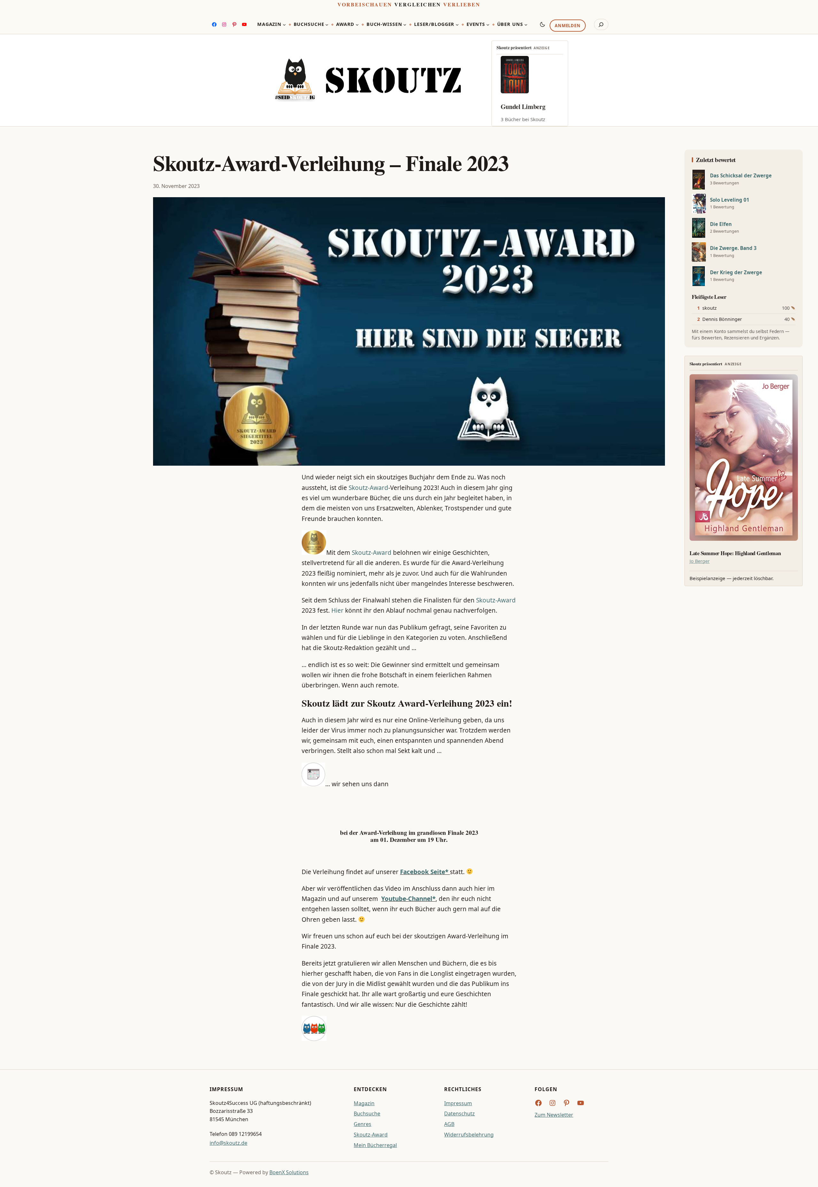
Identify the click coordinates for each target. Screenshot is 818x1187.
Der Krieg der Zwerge (736, 272)
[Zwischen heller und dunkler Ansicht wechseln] (543, 24)
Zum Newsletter (554, 1114)
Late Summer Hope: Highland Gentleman (735, 553)
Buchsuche (367, 1113)
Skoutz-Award (368, 488)
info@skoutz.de (228, 1142)
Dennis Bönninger (722, 319)
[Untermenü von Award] (357, 24)
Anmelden (567, 26)
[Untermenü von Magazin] (284, 24)
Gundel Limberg (523, 107)
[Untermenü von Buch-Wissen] (404, 24)
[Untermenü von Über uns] (526, 24)
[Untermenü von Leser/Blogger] (457, 24)
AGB (449, 1124)
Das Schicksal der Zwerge (741, 176)
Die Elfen (721, 224)
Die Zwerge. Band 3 (733, 248)
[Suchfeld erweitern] (601, 24)
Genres (362, 1124)
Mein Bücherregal (375, 1145)
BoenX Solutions (289, 1172)
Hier (337, 610)
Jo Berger (700, 561)
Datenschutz (459, 1113)
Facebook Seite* (424, 872)
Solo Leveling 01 (729, 200)
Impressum (458, 1103)
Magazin (364, 1103)
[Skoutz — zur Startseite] (367, 80)
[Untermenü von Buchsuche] (326, 24)
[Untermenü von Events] (488, 24)
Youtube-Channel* (408, 899)
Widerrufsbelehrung (469, 1134)
